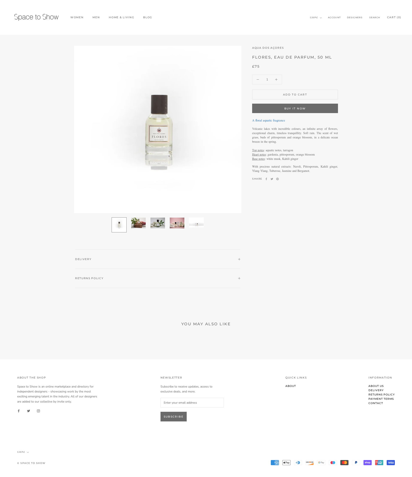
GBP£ (314, 17)
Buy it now (295, 108)
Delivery (83, 259)
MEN (96, 17)
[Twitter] (272, 179)
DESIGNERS (355, 17)
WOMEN (76, 17)
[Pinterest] (277, 179)
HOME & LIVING (121, 17)
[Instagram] (38, 410)
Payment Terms (381, 398)
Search (374, 17)
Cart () (394, 17)
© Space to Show (31, 463)
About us (376, 386)
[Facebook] (266, 179)
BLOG (147, 17)
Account (334, 17)
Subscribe (174, 416)
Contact (375, 403)
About (290, 386)
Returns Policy (89, 278)
